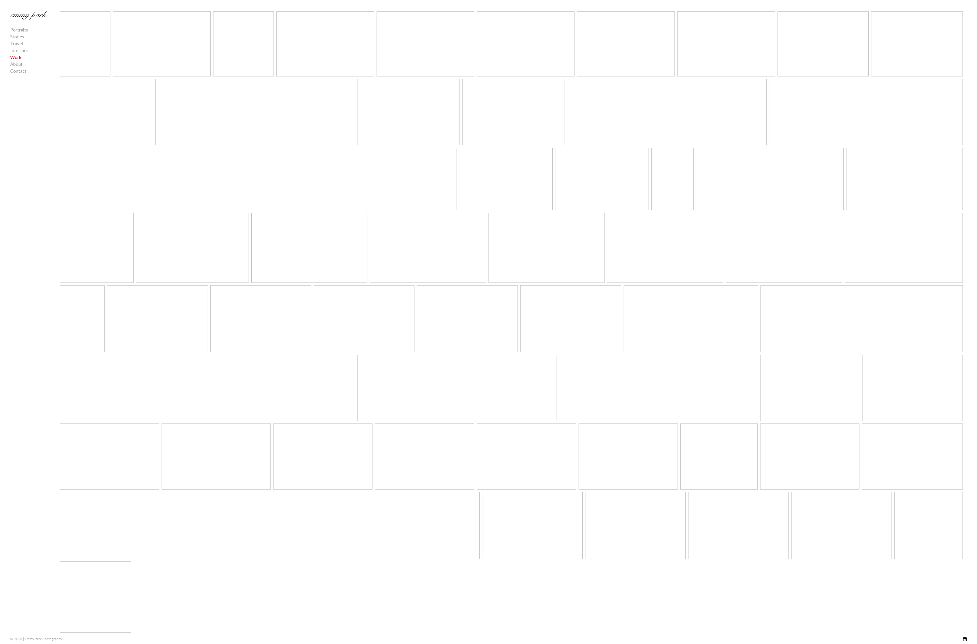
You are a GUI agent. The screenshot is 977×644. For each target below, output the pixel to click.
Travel (16, 43)
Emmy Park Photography (43, 639)
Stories (17, 36)
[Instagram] (965, 639)
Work (15, 57)
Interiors (19, 50)
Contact (18, 71)
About (16, 64)
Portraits (19, 30)
